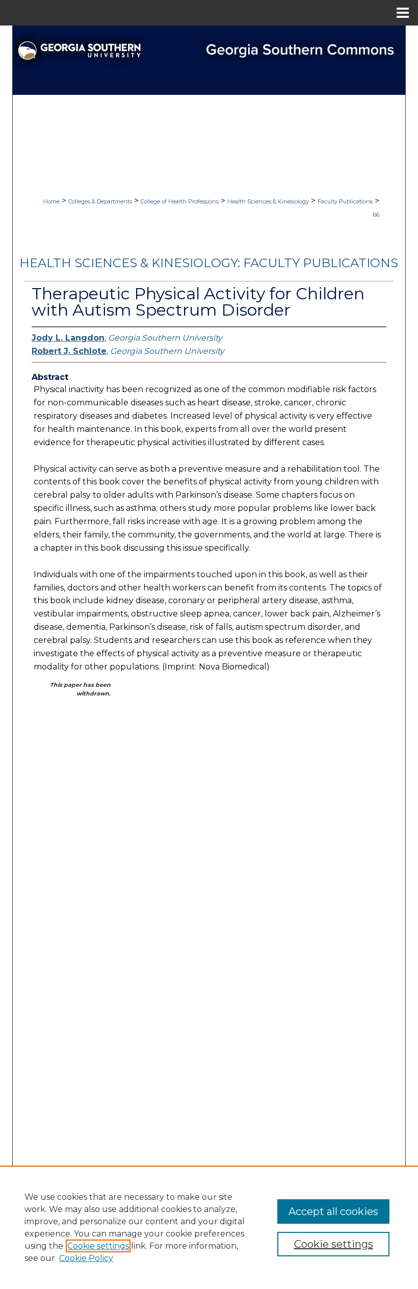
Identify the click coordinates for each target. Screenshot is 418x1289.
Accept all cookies (333, 1211)
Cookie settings (98, 1246)
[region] (209, 1227)
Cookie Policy (86, 1258)
